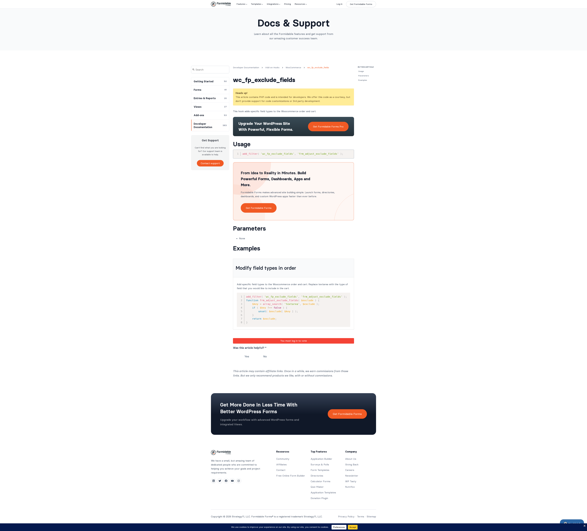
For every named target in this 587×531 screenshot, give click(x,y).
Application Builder (321, 458)
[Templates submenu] (262, 4)
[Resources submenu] (306, 4)
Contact (280, 469)
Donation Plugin (319, 498)
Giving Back (351, 464)
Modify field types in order (266, 268)
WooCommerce (293, 67)
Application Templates (323, 492)
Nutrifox (350, 486)
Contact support (210, 163)
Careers (349, 469)
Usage (242, 144)
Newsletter (351, 475)
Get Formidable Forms (361, 4)
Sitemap (371, 516)
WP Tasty (350, 481)
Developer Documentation (246, 67)
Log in (339, 4)
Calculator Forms (320, 481)
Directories (317, 475)
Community (282, 458)
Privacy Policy (346, 516)
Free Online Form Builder (290, 475)
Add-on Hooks (272, 67)
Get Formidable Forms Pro (328, 126)
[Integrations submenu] (279, 4)
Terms (360, 516)
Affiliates (281, 464)
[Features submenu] (246, 4)
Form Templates (320, 469)
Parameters (249, 228)
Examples (246, 248)
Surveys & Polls (320, 464)
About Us (350, 458)
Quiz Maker (317, 486)
